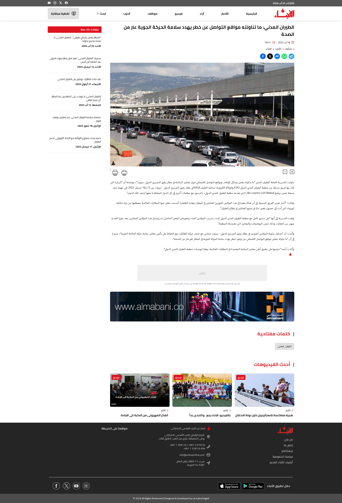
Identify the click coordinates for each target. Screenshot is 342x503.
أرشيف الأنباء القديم (281, 462)
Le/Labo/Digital (201, 498)
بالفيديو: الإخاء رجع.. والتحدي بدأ (209, 415)
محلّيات (288, 49)
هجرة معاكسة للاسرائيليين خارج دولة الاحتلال (264, 415)
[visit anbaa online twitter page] (66, 486)
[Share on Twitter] (270, 56)
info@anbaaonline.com (192, 455)
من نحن (288, 439)
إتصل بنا (288, 445)
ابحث (103, 13)
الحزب (126, 13)
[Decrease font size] (285, 172)
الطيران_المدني (285, 346)
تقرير (288, 410)
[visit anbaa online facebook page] (56, 486)
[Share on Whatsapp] (284, 56)
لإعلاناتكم (287, 450)
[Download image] (113, 163)
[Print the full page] (123, 172)
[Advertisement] (202, 273)
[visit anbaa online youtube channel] (76, 486)
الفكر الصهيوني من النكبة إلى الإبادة (144, 415)
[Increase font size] (292, 172)
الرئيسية (251, 13)
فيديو (179, 13)
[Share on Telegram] (291, 56)
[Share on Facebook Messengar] (277, 56)
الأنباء (278, 49)
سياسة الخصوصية (283, 456)
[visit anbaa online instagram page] (86, 486)
